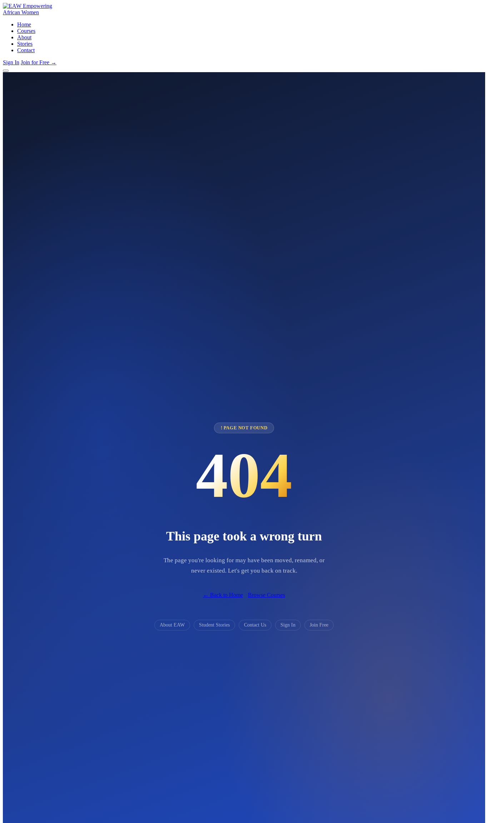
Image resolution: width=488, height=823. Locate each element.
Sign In (11, 62)
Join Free (319, 625)
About (24, 37)
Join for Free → (38, 62)
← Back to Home (223, 595)
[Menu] (6, 71)
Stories (25, 44)
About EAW (172, 625)
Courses (26, 31)
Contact (26, 50)
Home (24, 24)
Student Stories (214, 625)
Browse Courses (266, 595)
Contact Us (255, 625)
